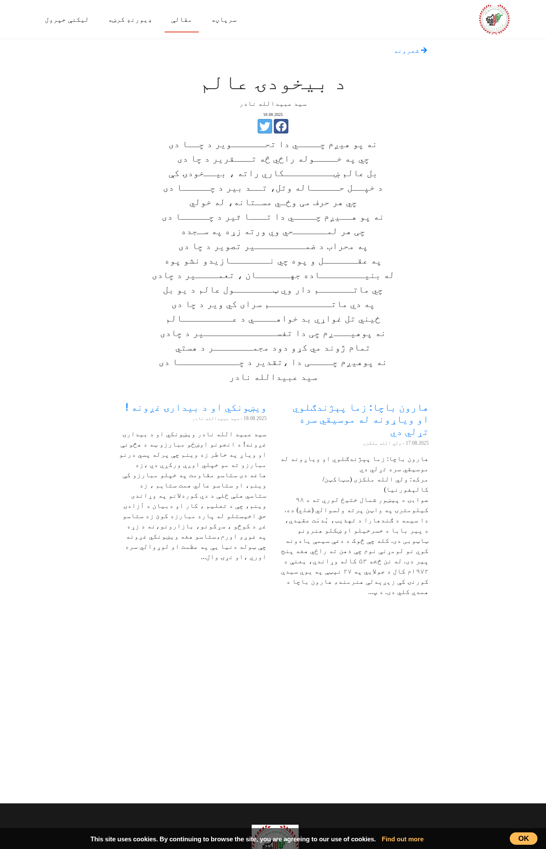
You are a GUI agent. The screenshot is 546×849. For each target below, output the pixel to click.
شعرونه (407, 50)
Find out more (403, 839)
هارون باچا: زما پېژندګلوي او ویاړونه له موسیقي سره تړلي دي (361, 419)
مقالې (181, 19)
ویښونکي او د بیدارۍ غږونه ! (196, 407)
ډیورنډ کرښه (130, 19)
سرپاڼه (224, 19)
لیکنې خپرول (67, 19)
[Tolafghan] (494, 18)
